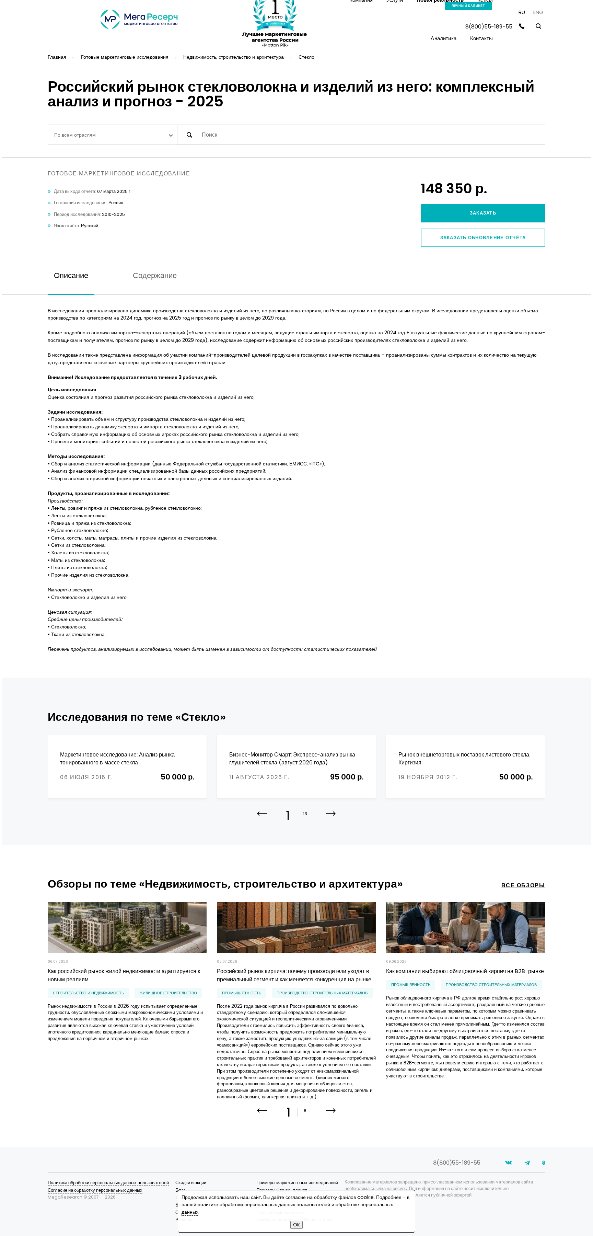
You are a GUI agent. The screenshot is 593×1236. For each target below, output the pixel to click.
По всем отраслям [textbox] (75, 134)
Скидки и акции (190, 1183)
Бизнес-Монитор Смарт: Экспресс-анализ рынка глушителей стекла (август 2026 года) (292, 759)
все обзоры (523, 885)
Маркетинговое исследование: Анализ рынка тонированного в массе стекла (117, 759)
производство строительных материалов (322, 993)
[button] (330, 818)
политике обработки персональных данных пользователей (264, 1204)
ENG (538, 12)
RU (522, 12)
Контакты (481, 38)
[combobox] (112, 135)
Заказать (483, 213)
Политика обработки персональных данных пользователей (108, 1183)
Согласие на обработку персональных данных (95, 1190)
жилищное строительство (168, 993)
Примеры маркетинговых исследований (297, 1183)
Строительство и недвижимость (88, 993)
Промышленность (241, 993)
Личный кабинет (469, 6)
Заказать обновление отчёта (483, 238)
